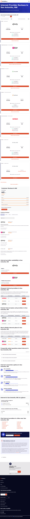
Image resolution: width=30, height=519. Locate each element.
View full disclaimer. (3, 182)
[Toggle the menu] (28, 1)
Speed (2, 197)
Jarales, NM (4, 427)
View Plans (14, 62)
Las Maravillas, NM (19, 427)
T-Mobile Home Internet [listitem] (15, 214)
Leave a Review (4, 209)
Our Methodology (3, 486)
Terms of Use (1, 513)
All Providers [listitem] (2, 214)
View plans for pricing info (22, 171)
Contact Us (2, 482)
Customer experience (4, 204)
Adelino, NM (19, 426)
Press (1, 484)
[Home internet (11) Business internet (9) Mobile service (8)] (7, 19)
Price (2, 202)
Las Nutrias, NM (4, 426)
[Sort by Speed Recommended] (24, 19)
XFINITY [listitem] (6, 214)
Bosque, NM (4, 428)
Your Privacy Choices (16, 516)
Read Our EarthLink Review (15, 111)
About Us (17, 452)
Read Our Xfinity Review (15, 40)
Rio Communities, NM (5, 425)
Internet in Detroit (2, 504)
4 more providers (14, 184)
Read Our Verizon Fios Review (15, 135)
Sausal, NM (18, 425)
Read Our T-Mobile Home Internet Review (15, 64)
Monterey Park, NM (20, 428)
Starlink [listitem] (10, 214)
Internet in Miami (2, 501)
